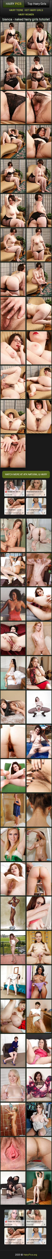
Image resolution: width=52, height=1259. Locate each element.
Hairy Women (26, 14)
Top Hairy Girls (36, 4)
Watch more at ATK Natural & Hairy (26, 474)
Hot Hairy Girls (34, 10)
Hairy (13, 4)
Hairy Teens (16, 10)
